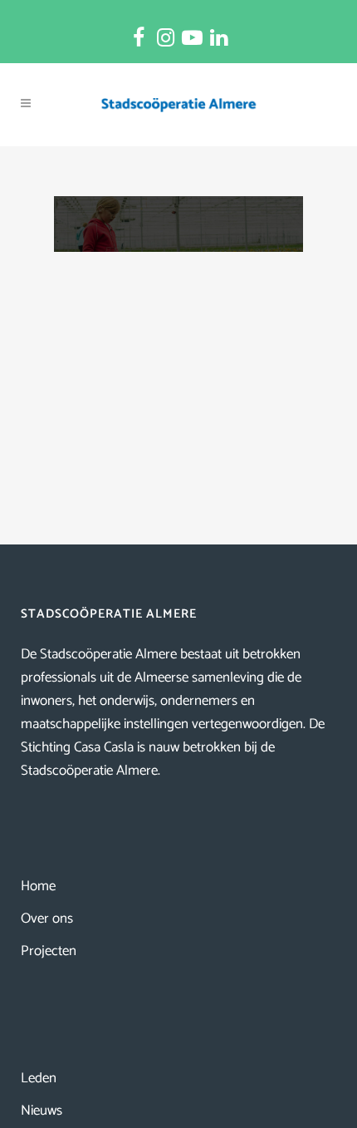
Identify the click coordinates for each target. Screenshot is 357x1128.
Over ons (47, 918)
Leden (38, 1078)
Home (38, 886)
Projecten (48, 951)
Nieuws (41, 1110)
